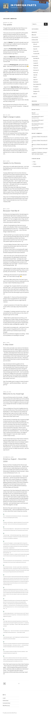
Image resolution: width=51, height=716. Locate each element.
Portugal (35, 86)
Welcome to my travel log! (13, 394)
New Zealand (36, 84)
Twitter (34, 164)
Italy (34, 77)
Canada (35, 63)
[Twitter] (33, 39)
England (35, 65)
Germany (35, 70)
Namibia (35, 81)
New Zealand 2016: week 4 (37, 116)
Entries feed (5, 700)
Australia (35, 58)
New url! (33, 112)
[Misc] (33, 34)
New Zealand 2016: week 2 (37, 123)
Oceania (35, 53)
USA (34, 93)
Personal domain (37, 166)
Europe (35, 51)
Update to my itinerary (12, 163)
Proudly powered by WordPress (10, 712)
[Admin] (33, 32)
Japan (34, 79)
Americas (35, 46)
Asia (34, 48)
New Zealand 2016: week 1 (37, 127)
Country (33, 56)
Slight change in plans (11, 117)
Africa (34, 44)
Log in (4, 698)
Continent (34, 42)
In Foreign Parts (23, 5)
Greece (35, 72)
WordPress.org (6, 705)
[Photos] (34, 37)
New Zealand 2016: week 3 (37, 120)
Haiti (34, 74)
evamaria (34, 136)
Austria (35, 60)
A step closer (8, 344)
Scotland (35, 89)
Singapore (35, 91)
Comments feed (6, 703)
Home (33, 96)
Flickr (34, 161)
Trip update (7, 25)
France (34, 67)
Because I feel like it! (11, 211)
